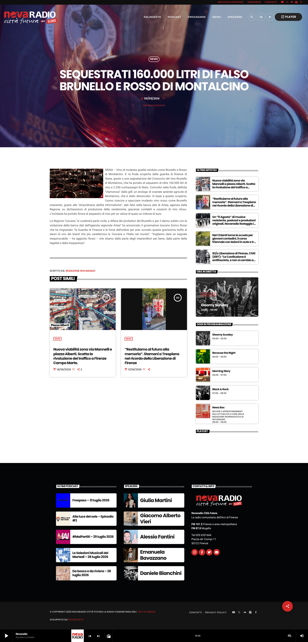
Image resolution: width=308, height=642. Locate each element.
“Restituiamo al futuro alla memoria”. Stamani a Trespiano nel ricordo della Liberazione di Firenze (152, 356)
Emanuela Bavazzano (153, 555)
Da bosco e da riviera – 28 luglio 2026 (91, 573)
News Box (218, 407)
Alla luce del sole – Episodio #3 (93, 518)
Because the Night (223, 353)
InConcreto (75, 619)
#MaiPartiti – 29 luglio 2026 (93, 537)
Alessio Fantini (157, 536)
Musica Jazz (208, 294)
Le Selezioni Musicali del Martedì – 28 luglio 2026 (90, 555)
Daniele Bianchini (160, 573)
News (154, 59)
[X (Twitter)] (287, 2)
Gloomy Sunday (214, 305)
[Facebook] (301, 2)
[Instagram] (296, 2)
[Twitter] (209, 552)
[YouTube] (282, 2)
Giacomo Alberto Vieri (160, 518)
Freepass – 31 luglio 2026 (90, 500)
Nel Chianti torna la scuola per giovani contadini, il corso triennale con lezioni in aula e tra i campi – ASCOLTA (234, 240)
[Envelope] (216, 552)
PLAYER (288, 17)
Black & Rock (220, 389)
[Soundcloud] (291, 2)
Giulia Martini (156, 500)
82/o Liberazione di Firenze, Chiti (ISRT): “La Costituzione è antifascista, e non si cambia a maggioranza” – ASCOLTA (233, 258)
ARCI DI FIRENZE (146, 611)
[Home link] (23, 17)
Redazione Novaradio (80, 271)
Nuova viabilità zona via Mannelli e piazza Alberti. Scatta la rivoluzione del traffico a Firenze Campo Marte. (82, 356)
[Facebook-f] (202, 552)
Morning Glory (221, 371)
